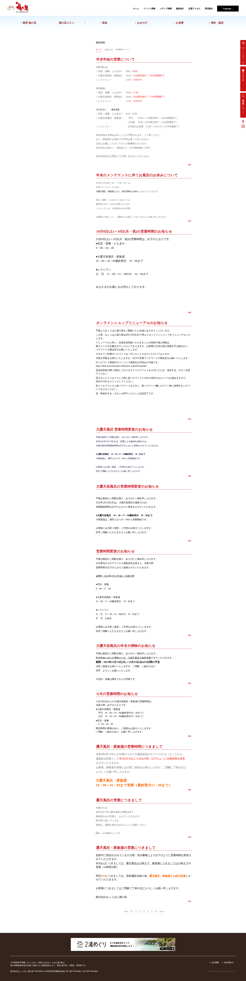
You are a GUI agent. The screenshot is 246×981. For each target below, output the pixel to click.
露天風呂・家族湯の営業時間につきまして (129, 746)
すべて (99, 50)
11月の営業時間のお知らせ (117, 694)
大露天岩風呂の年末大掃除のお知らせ (126, 646)
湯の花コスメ (66, 22)
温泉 (104, 22)
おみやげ (142, 22)
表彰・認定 (217, 22)
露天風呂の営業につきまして (119, 800)
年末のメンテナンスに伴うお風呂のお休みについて (137, 175)
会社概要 (215, 962)
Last (161, 911)
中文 (228, 31)
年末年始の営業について (115, 59)
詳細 (189, 164)
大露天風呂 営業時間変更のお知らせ (124, 429)
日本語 (228, 14)
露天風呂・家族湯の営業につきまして (126, 848)
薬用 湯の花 (29, 22)
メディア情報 (166, 8)
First (126, 911)
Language (227, 8)
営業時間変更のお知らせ (115, 551)
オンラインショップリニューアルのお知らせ (132, 323)
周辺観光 (209, 8)
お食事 (180, 22)
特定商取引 (229, 962)
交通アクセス (194, 8)
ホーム (136, 8)
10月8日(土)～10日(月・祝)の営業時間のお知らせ (134, 231)
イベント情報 (149, 8)
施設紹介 (180, 8)
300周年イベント (123, 50)
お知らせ (109, 50)
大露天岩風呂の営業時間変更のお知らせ (127, 486)
